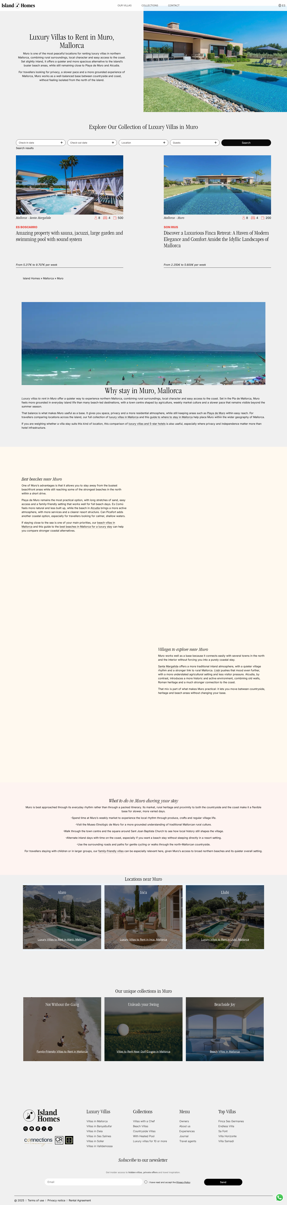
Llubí (217, 670)
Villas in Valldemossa (100, 1146)
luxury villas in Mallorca (124, 417)
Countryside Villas (144, 1131)
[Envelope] (50, 1128)
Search (246, 142)
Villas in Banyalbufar (99, 1126)
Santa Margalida (168, 666)
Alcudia (95, 508)
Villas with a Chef (144, 1121)
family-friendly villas (111, 851)
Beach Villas (140, 1126)
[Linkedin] (38, 1128)
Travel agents (187, 1141)
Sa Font (223, 1131)
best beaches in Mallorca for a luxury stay (86, 526)
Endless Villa (226, 1126)
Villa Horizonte (227, 1136)
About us (184, 1126)
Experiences (187, 1131)
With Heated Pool (143, 1136)
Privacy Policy (183, 1182)
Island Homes (31, 278)
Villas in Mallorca (97, 1121)
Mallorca (48, 278)
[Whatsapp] (44, 1128)
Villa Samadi (226, 1141)
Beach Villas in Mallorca (225, 1051)
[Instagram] (25, 1128)
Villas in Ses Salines (99, 1136)
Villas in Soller (95, 1141)
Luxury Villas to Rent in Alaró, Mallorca (62, 939)
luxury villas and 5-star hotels (147, 423)
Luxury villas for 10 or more (150, 1141)
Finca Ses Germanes (231, 1121)
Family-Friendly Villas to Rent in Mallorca (62, 1051)
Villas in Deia (95, 1131)
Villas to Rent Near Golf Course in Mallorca (143, 1051)
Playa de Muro (216, 413)
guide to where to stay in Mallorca (171, 417)
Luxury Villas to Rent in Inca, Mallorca (143, 939)
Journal (184, 1136)
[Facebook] (31, 1128)
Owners (184, 1121)
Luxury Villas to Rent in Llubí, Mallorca (225, 939)
